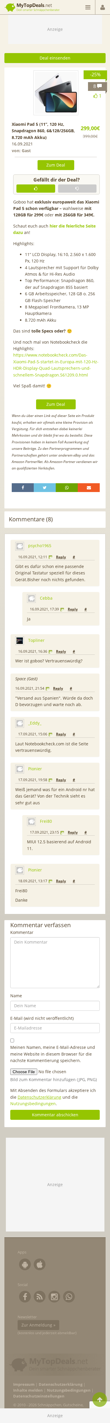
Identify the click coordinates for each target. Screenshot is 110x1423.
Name (16, 995)
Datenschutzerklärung (39, 1097)
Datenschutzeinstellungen (39, 1396)
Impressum (24, 1384)
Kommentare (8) (31, 519)
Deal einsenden (55, 58)
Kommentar (21, 932)
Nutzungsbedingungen (33, 1103)
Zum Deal (55, 165)
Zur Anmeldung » (38, 1325)
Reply (61, 556)
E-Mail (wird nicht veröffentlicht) (42, 1018)
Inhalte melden (28, 1390)
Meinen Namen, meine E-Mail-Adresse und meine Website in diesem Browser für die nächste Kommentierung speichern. (52, 1053)
